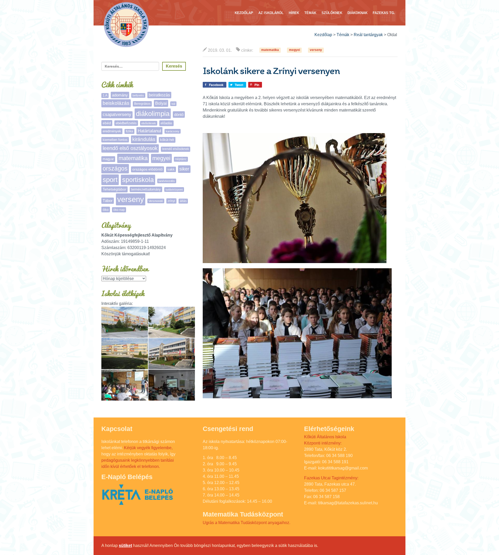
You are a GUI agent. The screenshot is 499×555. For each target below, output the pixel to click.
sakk (171, 169)
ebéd (107, 123)
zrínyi (171, 201)
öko (106, 209)
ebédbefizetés (126, 123)
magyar (108, 159)
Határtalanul (149, 130)
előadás (166, 123)
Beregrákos (142, 104)
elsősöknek (148, 123)
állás (183, 201)
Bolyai (161, 103)
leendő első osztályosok (130, 148)
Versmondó (156, 201)
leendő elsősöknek (175, 149)
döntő (178, 114)
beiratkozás (159, 95)
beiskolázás (116, 103)
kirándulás (143, 139)
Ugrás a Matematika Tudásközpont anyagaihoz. (246, 522)
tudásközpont (174, 189)
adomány (120, 95)
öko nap (119, 210)
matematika (270, 50)
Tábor (108, 201)
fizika (129, 131)
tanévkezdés (167, 180)
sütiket (125, 545)
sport (110, 180)
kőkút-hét (167, 140)
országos (115, 168)
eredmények (112, 131)
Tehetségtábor (114, 189)
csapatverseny (117, 114)
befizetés (138, 95)
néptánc (181, 159)
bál (173, 103)
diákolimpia (152, 113)
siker (184, 169)
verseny (316, 50)
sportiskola (138, 179)
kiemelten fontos (115, 140)
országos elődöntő (147, 169)
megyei (294, 50)
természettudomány (146, 189)
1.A (105, 95)
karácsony (172, 131)
